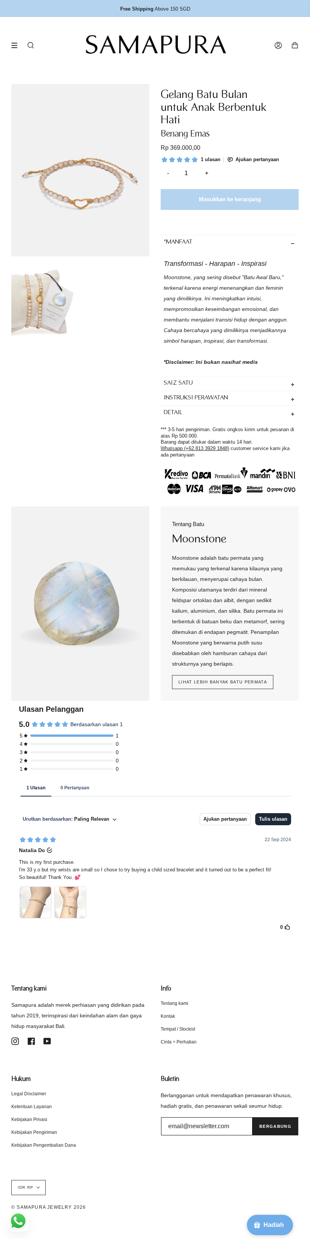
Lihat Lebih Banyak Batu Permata (222, 682)
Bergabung (275, 1126)
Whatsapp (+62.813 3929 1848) (195, 448)
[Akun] (278, 45)
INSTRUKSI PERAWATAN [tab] (196, 398)
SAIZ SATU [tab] (178, 383)
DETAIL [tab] (173, 413)
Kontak (168, 1016)
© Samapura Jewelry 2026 (48, 1207)
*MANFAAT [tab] (178, 242)
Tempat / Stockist (178, 1029)
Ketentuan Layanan (31, 1106)
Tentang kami (174, 1003)
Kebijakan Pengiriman (34, 1132)
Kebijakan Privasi (29, 1119)
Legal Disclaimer (28, 1093)
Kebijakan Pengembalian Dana (43, 1145)
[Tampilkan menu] (17, 45)
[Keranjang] (295, 45)
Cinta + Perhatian (179, 1042)
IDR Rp (25, 1187)
